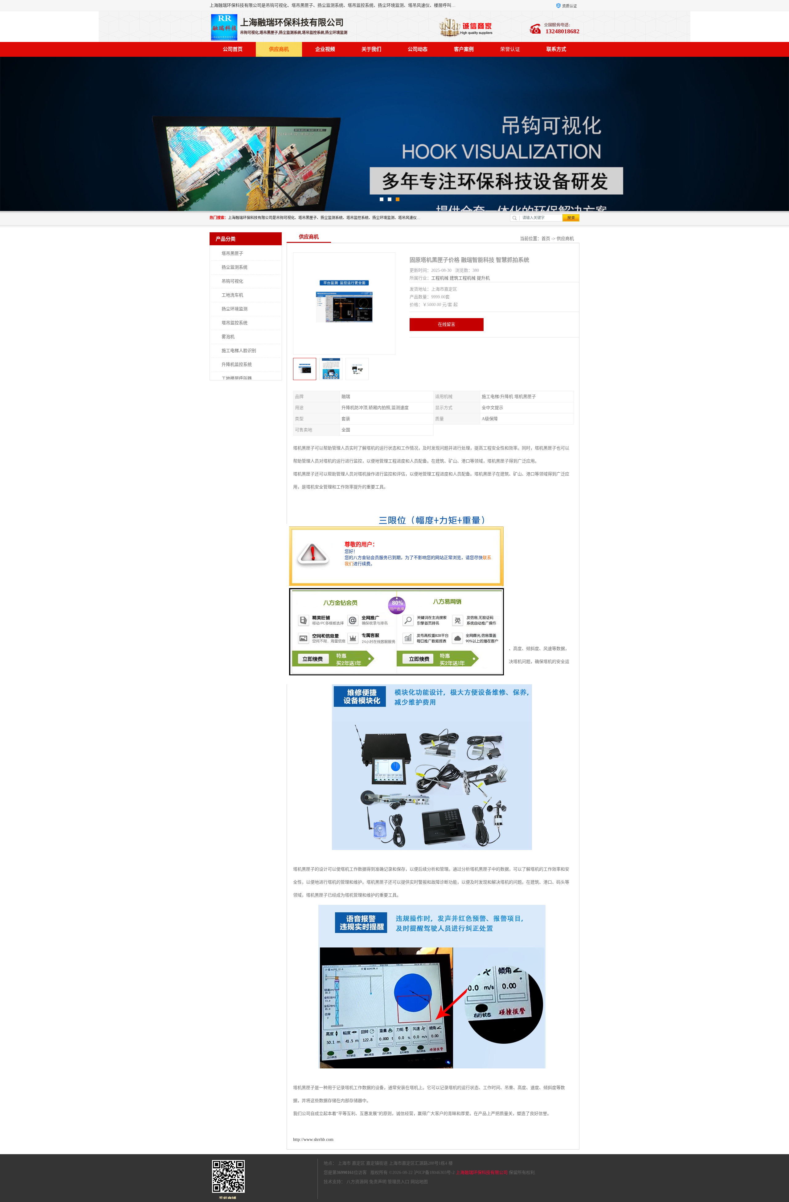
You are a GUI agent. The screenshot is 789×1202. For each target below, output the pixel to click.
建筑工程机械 (463, 278)
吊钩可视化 (232, 281)
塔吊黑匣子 (232, 253)
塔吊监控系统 (234, 323)
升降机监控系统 (237, 364)
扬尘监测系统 (234, 267)
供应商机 (279, 49)
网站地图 (419, 1181)
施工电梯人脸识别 (239, 350)
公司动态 (417, 49)
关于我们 (371, 49)
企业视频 (325, 49)
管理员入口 (398, 1181)
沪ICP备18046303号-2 (434, 1172)
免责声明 (377, 1181)
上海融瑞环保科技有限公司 (482, 1172)
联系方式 (556, 49)
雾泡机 (228, 336)
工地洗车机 (232, 295)
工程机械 (439, 278)
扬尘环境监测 (234, 309)
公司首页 (233, 49)
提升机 (483, 278)
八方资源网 (357, 1181)
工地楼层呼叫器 (237, 378)
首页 (546, 238)
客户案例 (464, 49)
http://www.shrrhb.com (313, 1139)
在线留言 (446, 324)
